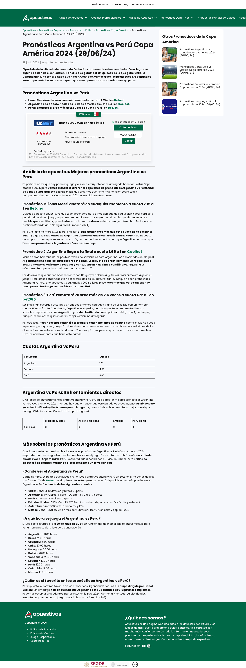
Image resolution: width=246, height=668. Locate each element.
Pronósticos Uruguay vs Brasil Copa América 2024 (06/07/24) (200, 103)
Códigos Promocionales (106, 17)
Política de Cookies (42, 633)
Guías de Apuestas (141, 17)
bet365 (113, 108)
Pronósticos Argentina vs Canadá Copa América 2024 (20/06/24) (198, 52)
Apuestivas (29, 30)
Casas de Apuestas (71, 17)
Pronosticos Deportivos (53, 30)
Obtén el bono (128, 127)
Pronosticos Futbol (81, 30)
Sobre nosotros (39, 641)
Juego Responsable (42, 637)
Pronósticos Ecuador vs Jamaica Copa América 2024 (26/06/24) (200, 85)
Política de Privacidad (43, 629)
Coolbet (123, 104)
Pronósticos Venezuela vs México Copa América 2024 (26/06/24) (197, 70)
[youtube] (144, 646)
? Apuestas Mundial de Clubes (216, 17)
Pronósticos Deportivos (175, 17)
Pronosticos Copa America (112, 30)
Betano (119, 100)
